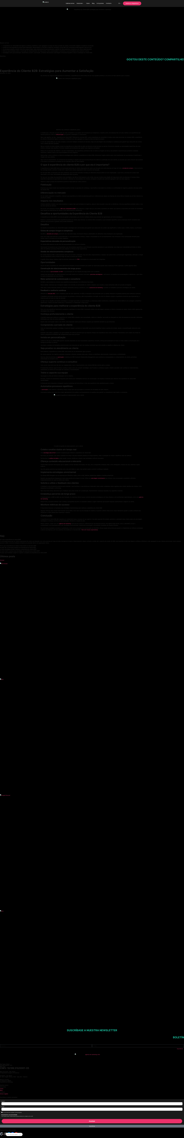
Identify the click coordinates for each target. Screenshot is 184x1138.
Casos (88, 3)
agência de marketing (65, 523)
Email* (2, 1106)
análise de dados (54, 458)
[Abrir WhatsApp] (180, 1134)
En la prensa (100, 3)
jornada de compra (128, 168)
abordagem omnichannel (98, 478)
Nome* (3, 1101)
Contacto (108, 3)
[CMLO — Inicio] (51, 3)
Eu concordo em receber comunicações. (12, 1112)
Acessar (2, 560)
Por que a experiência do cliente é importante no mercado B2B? (18, 545)
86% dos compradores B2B (68, 208)
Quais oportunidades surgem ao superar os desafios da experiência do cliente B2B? (24, 552)
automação (61, 357)
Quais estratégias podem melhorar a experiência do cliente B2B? (18, 549)
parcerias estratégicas (96, 274)
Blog (93, 3)
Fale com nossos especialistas (89, 529)
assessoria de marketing (96, 287)
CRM (78, 259)
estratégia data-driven (49, 452)
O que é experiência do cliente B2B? (11, 539)
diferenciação (60, 134)
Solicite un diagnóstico (132, 3)
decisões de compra (52, 233)
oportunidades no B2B (56, 271)
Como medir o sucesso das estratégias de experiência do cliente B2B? (20, 551)
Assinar (92, 1121)
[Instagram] (5, 1134)
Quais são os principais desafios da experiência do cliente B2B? (18, 547)
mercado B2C (51, 293)
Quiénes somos (70, 3)
